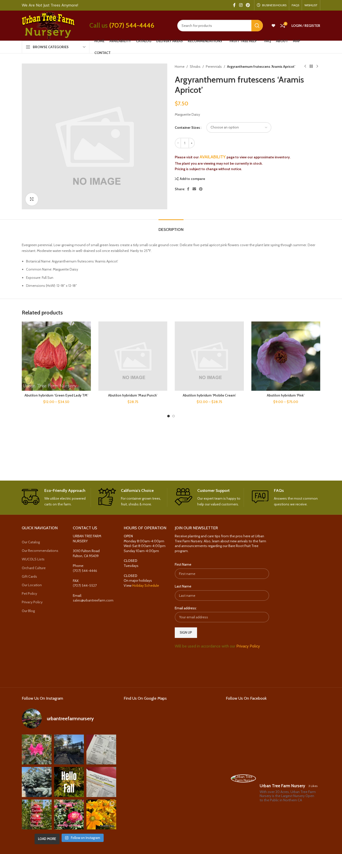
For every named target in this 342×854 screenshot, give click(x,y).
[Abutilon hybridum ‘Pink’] (285, 356)
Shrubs (195, 66)
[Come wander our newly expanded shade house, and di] (69, 749)
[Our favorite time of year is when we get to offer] (101, 782)
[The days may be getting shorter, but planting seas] (69, 782)
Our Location (32, 585)
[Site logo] (48, 25)
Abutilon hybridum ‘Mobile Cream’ (209, 395)
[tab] (171, 227)
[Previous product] (305, 66)
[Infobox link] (56, 497)
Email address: (186, 608)
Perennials (214, 66)
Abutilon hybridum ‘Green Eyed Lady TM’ (56, 395)
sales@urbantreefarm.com (93, 600)
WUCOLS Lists (33, 559)
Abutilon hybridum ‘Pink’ (285, 395)
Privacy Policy (32, 602)
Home (180, 66)
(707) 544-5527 (85, 585)
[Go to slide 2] (173, 416)
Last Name (183, 586)
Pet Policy (29, 593)
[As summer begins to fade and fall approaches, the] (69, 814)
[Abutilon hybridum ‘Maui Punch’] (132, 356)
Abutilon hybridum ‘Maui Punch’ (132, 395)
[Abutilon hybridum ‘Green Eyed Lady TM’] (56, 356)
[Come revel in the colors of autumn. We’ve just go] (37, 749)
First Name (183, 564)
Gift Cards (29, 576)
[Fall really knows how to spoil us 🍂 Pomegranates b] (37, 814)
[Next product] (317, 66)
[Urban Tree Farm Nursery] (243, 778)
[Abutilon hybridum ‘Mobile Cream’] (209, 356)
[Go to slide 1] (168, 416)
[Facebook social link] (234, 5)
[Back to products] (311, 66)
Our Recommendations (40, 550)
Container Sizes (187, 127)
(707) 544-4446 (131, 25)
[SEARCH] (257, 25)
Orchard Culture (34, 568)
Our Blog (28, 611)
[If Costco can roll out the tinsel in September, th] (37, 782)
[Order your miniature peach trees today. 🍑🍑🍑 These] (101, 749)
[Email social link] (194, 189)
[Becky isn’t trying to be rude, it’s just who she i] (101, 814)
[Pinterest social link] (248, 5)
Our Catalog (31, 542)
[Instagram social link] (240, 5)
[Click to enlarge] (32, 199)
